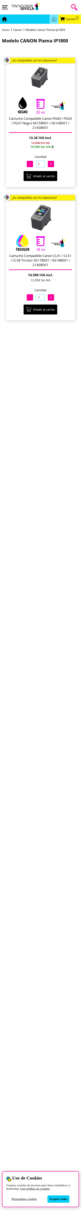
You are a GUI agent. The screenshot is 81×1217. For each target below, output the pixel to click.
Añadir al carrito (44, 176)
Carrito (72, 19)
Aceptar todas (58, 1199)
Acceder (54, 19)
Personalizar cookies (24, 1199)
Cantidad (40, 157)
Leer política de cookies (35, 1188)
